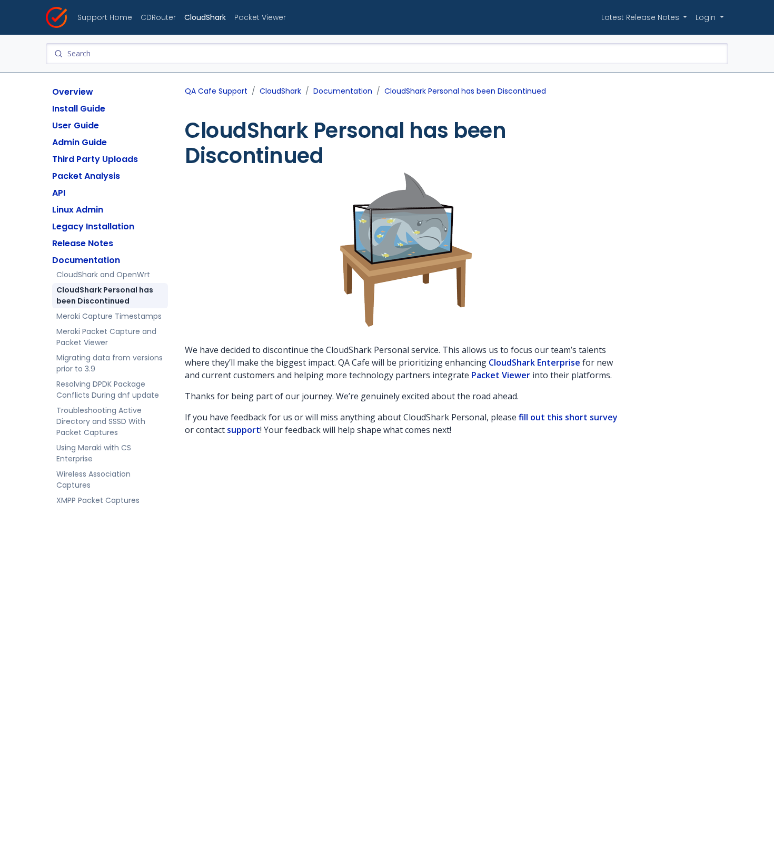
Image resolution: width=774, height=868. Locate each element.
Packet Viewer (260, 17)
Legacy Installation (93, 226)
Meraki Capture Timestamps (109, 316)
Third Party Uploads (95, 159)
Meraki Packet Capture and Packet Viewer (106, 337)
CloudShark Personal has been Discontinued (104, 295)
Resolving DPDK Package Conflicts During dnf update (107, 389)
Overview (72, 92)
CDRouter (158, 17)
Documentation (86, 260)
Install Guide (78, 109)
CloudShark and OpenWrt (103, 274)
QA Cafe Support (216, 91)
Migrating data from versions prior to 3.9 (109, 363)
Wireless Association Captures (93, 479)
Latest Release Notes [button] (641, 17)
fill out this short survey (568, 417)
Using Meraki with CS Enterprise (93, 453)
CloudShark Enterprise (534, 362)
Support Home (104, 17)
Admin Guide (79, 142)
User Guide (75, 125)
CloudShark (205, 17)
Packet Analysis (86, 176)
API (58, 193)
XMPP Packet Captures (98, 500)
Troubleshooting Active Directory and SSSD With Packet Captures (100, 421)
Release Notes (82, 243)
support (243, 430)
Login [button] (707, 17)
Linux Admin (77, 210)
